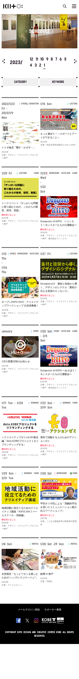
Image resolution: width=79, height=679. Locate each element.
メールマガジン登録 (29, 609)
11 (37, 59)
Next (75, 61)
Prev (3, 61)
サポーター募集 (52, 609)
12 (31, 59)
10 (42, 59)
